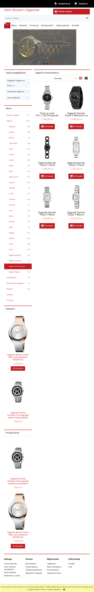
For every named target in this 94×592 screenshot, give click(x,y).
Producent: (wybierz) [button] (15, 91)
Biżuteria (10, 289)
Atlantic (11, 132)
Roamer (12, 221)
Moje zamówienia (54, 567)
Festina (11, 182)
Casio (11, 149)
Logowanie (51, 563)
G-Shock (12, 199)
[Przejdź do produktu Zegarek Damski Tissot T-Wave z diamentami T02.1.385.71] (76, 197)
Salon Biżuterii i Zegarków (21, 10)
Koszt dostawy (10, 572)
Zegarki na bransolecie (17, 266)
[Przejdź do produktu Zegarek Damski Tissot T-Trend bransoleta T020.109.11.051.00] (47, 147)
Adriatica (12, 126)
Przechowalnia (53, 570)
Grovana (12, 205)
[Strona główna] (7, 25)
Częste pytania (32, 567)
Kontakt (71, 563)
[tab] (44, 64)
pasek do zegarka (13, 115)
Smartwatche (11, 277)
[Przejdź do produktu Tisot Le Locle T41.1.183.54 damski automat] (47, 98)
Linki (70, 567)
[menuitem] (14, 25)
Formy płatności (10, 563)
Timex (11, 244)
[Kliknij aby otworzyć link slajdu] (47, 47)
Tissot (11, 249)
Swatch (11, 238)
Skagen (11, 233)
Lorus (11, 210)
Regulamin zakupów (34, 573)
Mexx (11, 216)
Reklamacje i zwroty (12, 575)
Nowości (10, 294)
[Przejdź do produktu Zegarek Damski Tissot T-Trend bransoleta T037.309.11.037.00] (76, 147)
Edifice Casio (13, 177)
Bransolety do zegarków (15, 283)
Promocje (10, 300)
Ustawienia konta (54, 573)
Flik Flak (12, 188)
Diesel (11, 166)
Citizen (11, 160)
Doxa (11, 171)
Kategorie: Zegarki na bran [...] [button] (16, 83)
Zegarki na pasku (15, 261)
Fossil (11, 193)
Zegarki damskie (15, 255)
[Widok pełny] (86, 78)
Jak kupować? (31, 563)
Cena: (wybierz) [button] (13, 97)
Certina (11, 154)
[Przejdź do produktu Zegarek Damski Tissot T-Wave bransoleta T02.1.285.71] (47, 197)
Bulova (11, 138)
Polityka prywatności (34, 570)
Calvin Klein (13, 143)
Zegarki (9, 121)
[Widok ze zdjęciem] (80, 78)
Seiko (11, 227)
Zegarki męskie (14, 272)
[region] (47, 47)
